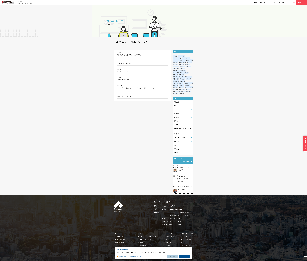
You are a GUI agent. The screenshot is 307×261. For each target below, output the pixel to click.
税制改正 (181, 85)
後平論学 (176, 117)
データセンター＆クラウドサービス (172, 224)
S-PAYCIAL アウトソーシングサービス (149, 236)
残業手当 (182, 81)
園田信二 (176, 121)
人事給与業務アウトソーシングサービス (173, 221)
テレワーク (119, 245)
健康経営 (187, 64)
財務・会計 (182, 89)
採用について (170, 245)
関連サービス (170, 236)
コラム (169, 239)
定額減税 (186, 72)
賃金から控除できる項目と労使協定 (125, 96)
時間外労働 (176, 79)
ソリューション (118, 236)
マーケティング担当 (179, 137)
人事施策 (175, 62)
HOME (116, 233)
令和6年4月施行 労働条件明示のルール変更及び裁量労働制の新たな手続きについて (138, 88)
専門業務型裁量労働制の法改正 (124, 63)
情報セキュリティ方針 (187, 233)
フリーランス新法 (177, 60)
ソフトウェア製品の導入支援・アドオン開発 (175, 215)
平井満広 (176, 152)
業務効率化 (176, 81)
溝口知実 (176, 113)
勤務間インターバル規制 (179, 70)
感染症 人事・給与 (178, 77)
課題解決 (175, 89)
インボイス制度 (177, 58)
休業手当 (189, 62)
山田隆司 (176, 134)
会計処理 (175, 64)
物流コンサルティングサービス (171, 218)
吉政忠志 (176, 149)
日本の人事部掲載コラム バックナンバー (183, 129)
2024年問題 (181, 56)
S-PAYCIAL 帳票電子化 (145, 239)
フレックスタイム (188, 60)
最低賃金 (182, 79)
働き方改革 (176, 66)
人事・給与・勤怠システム (123, 239)
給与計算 (181, 87)
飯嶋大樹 (176, 141)
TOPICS (169, 242)
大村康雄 (176, 102)
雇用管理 (181, 93)
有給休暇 (188, 79)
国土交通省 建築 (177, 72)
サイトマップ (185, 236)
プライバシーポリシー (187, 239)
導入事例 (169, 233)
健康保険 (181, 64)
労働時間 (182, 68)
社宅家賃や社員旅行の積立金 (124, 79)
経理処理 (175, 87)
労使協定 (188, 66)
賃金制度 (188, 89)
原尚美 (176, 145)
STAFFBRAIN (142, 245)
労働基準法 (176, 68)
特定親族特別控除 (188, 83)
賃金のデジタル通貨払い (123, 71)
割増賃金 (182, 66)
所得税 (186, 77)
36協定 (175, 56)
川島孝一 (176, 106)
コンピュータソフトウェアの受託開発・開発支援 (176, 212)
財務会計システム (120, 242)
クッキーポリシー (186, 242)
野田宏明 (176, 125)
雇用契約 (175, 93)
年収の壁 (175, 74)
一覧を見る (186, 161)
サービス (140, 233)
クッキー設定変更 (186, 245)
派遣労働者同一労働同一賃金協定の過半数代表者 (129, 55)
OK (185, 256)
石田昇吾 (176, 109)
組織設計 (187, 85)
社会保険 (175, 85)
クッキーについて (122, 256)
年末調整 (181, 74)
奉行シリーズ (142, 242)
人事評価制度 (182, 62)
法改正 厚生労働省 (178, 83)
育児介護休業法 (189, 87)
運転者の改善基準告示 (178, 91)
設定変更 (172, 256)
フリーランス (186, 58)
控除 (191, 77)
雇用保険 (188, 91)
